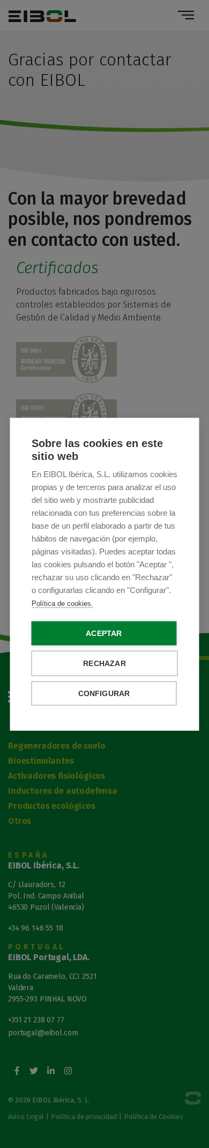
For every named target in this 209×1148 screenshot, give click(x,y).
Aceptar (104, 633)
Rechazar (104, 663)
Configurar (104, 693)
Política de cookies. (62, 603)
